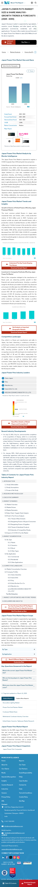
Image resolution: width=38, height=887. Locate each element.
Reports (21, 761)
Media (3, 773)
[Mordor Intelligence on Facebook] (6, 858)
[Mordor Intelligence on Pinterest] (14, 858)
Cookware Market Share (10, 712)
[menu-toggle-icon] (2, 2)
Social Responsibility (25, 773)
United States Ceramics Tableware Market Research (18, 721)
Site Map (22, 801)
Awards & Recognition (8, 777)
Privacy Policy (5, 797)
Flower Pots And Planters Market (13, 707)
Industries (4, 789)
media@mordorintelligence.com (15, 833)
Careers (4, 793)
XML (2, 801)
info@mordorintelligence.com (13, 826)
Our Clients (5, 769)
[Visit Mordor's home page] (7, 2)
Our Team (22, 765)
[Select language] (32, 3)
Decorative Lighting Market (11, 703)
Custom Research (7, 785)
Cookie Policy (23, 797)
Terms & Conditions (25, 793)
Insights (4, 781)
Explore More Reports (22, 698)
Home (3, 761)
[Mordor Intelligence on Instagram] (18, 858)
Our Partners (23, 769)
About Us (4, 765)
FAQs (21, 777)
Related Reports (8, 698)
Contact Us (22, 785)
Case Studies (23, 781)
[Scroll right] (35, 52)
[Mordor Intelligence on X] (10, 858)
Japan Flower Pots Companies (12, 749)
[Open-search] (36, 2)
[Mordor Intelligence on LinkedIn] (3, 858)
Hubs (20, 789)
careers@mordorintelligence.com (11, 849)
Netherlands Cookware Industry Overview (15, 716)
